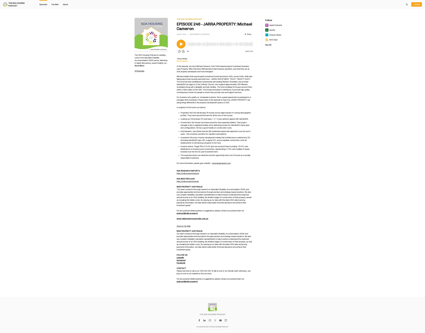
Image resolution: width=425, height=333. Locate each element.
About (65, 4)
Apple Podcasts (275, 25)
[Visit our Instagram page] (210, 320)
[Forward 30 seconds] (183, 51)
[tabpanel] (215, 175)
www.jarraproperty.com (221, 163)
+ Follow (416, 4)
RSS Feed (273, 40)
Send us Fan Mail (183, 226)
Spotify (272, 30)
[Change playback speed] (188, 51)
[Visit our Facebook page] (199, 320)
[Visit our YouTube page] (220, 320)
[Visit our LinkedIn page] (204, 320)
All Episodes (139, 71)
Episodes (43, 4)
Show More (139, 66)
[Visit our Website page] (226, 320)
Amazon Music (275, 35)
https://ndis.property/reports (188, 173)
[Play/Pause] (181, 44)
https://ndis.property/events (188, 181)
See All (268, 45)
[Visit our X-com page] (215, 320)
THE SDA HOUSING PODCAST (16, 4)
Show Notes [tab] (182, 59)
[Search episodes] (407, 4)
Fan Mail (55, 4)
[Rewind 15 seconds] (179, 51)
